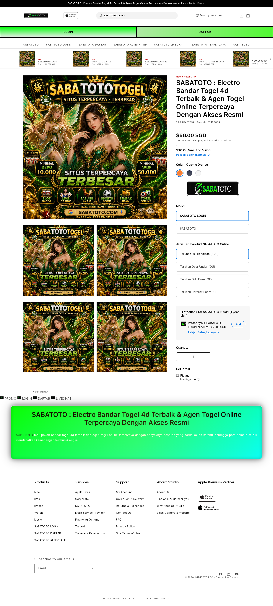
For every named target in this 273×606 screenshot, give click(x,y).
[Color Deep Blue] (189, 173)
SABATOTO (31, 44)
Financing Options (87, 519)
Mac (37, 492)
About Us (163, 492)
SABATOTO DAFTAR (92, 44)
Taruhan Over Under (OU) (197, 266)
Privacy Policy (125, 526)
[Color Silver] (198, 173)
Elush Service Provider (90, 512)
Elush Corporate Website (173, 512)
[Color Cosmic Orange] (179, 173)
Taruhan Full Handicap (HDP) (199, 254)
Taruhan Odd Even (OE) (196, 279)
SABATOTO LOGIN (58, 44)
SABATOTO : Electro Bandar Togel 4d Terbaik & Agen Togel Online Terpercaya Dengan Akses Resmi (136, 3)
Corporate (82, 499)
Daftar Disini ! (197, 3)
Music (38, 519)
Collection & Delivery (130, 499)
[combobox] (137, 15)
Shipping (198, 140)
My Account (124, 492)
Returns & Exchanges (130, 505)
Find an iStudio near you (173, 499)
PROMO (10, 398)
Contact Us (123, 512)
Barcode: (201, 122)
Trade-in (80, 526)
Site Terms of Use (128, 533)
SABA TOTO (241, 44)
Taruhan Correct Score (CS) (199, 292)
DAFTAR (205, 32)
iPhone (38, 505)
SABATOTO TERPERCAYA (209, 44)
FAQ (119, 519)
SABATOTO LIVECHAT (169, 44)
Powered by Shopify (227, 577)
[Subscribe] (91, 568)
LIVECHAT (63, 398)
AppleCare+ (82, 492)
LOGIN (68, 32)
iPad (37, 499)
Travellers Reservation (90, 533)
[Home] (36, 15)
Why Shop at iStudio (170, 505)
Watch (38, 512)
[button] (31, 44)
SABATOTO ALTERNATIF (130, 44)
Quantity (182, 347)
